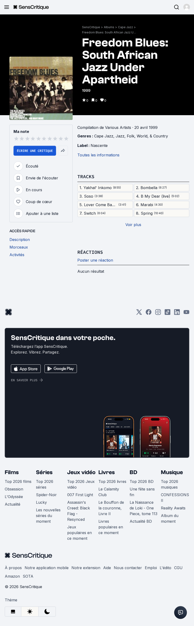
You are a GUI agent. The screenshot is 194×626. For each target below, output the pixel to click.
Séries (44, 472)
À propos (13, 567)
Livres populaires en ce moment (110, 527)
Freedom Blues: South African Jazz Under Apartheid (109, 32)
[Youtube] (186, 314)
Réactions (90, 252)
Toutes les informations (98, 155)
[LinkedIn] (177, 314)
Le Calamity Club (108, 492)
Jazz (120, 136)
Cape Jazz (125, 27)
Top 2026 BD (142, 481)
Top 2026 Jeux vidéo (81, 484)
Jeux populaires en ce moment (79, 533)
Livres (106, 472)
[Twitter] (139, 314)
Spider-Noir (46, 494)
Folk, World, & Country (147, 136)
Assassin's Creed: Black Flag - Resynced (78, 511)
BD (133, 472)
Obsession (14, 489)
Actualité (12, 504)
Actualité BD (141, 521)
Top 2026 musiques (169, 484)
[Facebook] (148, 314)
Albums (109, 27)
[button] (186, 7)
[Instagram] (158, 314)
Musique (172, 472)
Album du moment (169, 518)
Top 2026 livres (112, 481)
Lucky (41, 502)
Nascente (99, 145)
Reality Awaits (173, 508)
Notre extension (85, 567)
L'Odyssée (14, 496)
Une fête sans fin (142, 492)
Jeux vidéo (81, 472)
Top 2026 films (18, 481)
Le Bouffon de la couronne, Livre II (111, 508)
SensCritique (91, 27)
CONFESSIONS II (175, 497)
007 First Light (80, 494)
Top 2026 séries (44, 484)
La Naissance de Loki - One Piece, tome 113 (143, 508)
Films (12, 472)
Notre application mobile (47, 567)
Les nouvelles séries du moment (48, 516)
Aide (107, 567)
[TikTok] (167, 314)
